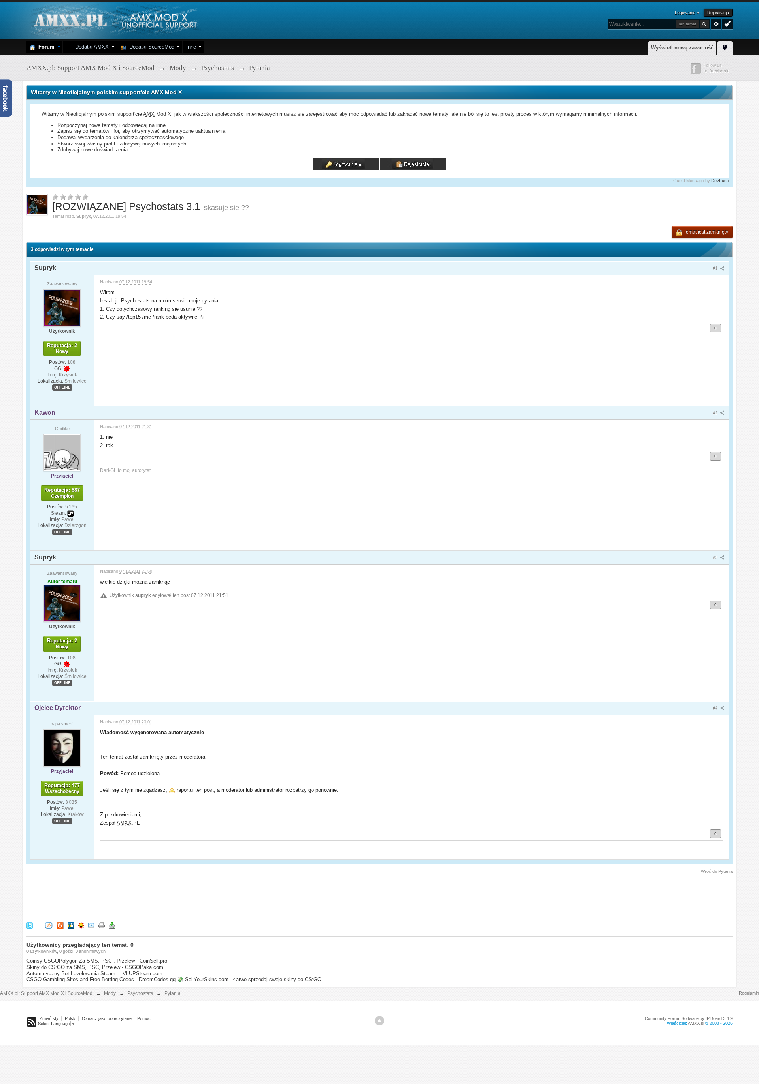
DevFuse (720, 180)
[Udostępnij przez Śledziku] (71, 925)
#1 (716, 268)
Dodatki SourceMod (150, 47)
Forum (45, 47)
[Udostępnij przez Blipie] (60, 925)
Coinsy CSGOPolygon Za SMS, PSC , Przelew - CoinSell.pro (96, 961)
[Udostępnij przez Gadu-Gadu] (81, 925)
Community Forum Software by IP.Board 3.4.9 (689, 1018)
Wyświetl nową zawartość (682, 48)
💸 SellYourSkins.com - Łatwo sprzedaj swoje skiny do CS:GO (249, 979)
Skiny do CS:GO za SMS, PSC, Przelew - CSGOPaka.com (94, 967)
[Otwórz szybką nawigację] (725, 47)
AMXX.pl (696, 1023)
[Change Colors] (726, 23)
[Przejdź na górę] (379, 1020)
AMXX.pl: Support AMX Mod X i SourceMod (46, 993)
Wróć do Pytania (717, 871)
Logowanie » (687, 12)
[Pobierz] (112, 925)
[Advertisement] (170, 896)
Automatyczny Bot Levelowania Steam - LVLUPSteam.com (94, 973)
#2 (716, 412)
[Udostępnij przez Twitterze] (29, 925)
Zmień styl (49, 1018)
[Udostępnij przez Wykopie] (49, 925)
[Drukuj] (101, 925)
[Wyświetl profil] (62, 307)
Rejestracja (718, 12)
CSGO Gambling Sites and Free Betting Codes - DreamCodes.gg (101, 979)
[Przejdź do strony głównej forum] (114, 20)
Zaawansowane (716, 24)
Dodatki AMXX (90, 47)
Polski (70, 1018)
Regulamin (749, 993)
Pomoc (144, 1018)
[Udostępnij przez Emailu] (91, 925)
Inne (191, 47)
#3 (716, 557)
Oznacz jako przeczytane (107, 1018)
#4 (716, 708)
